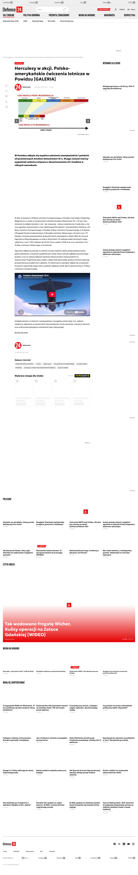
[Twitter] (119, 844)
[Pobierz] (6, 101)
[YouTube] (128, 844)
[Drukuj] (6, 96)
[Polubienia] (6, 85)
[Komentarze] (6, 91)
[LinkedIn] (124, 844)
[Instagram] (133, 844)
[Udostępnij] (6, 107)
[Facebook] (115, 844)
